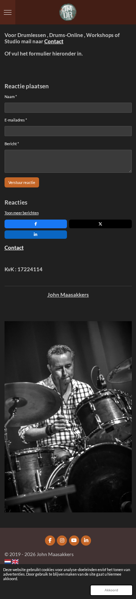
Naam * (11, 96)
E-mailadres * (16, 120)
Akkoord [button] (111, 590)
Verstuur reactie (21, 182)
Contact (53, 41)
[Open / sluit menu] (7, 12)
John (53, 295)
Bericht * (12, 143)
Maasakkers (74, 295)
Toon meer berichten (22, 212)
